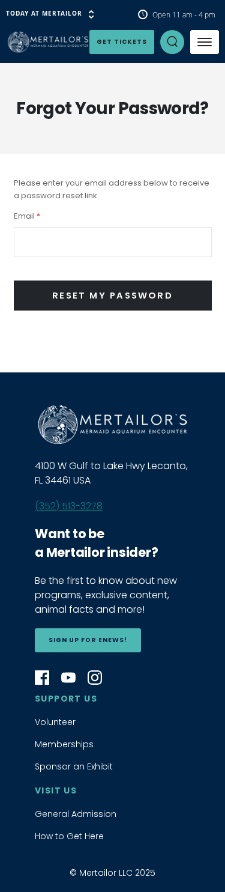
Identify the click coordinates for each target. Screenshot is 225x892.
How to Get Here (69, 836)
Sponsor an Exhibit (74, 766)
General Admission (75, 814)
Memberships (64, 744)
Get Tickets (122, 41)
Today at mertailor (44, 13)
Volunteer (55, 722)
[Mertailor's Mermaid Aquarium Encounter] (30, 42)
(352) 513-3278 (69, 506)
